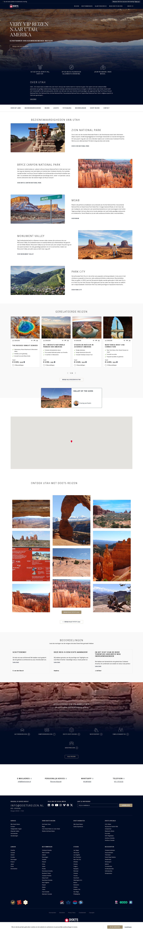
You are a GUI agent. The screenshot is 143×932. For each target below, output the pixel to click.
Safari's (107, 864)
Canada (13, 852)
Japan (12, 864)
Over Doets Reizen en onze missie (51, 829)
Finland (12, 862)
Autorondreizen (109, 852)
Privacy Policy (71, 912)
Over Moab (75, 218)
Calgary (75, 866)
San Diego (76, 891)
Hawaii (44, 885)
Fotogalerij (67, 108)
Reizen (76, 6)
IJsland (12, 855)
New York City (77, 859)
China (12, 866)
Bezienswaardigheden (33, 108)
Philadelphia (76, 894)
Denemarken (14, 868)
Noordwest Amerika (47, 871)
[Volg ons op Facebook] (53, 805)
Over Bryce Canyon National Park (29, 183)
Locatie (56, 108)
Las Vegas (76, 850)
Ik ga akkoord (115, 927)
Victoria (75, 864)
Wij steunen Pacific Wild (111, 826)
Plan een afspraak (55, 781)
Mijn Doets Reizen (116, 6)
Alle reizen (71, 756)
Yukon (43, 889)
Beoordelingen (80, 108)
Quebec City (76, 889)
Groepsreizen (108, 873)
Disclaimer (62, 912)
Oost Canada (45, 891)
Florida (44, 868)
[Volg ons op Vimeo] (64, 805)
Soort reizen (95, 108)
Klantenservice (101, 6)
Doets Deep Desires (110, 857)
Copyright (91, 912)
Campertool (108, 829)
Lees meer (33, 99)
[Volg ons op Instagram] (61, 805)
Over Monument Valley (25, 254)
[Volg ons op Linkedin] (49, 805)
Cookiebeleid (82, 912)
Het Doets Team (46, 824)
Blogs (43, 826)
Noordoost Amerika (47, 880)
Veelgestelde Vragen (16, 829)
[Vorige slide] (68, 373)
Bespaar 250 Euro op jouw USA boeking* (126, 1)
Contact (106, 108)
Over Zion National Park (80, 146)
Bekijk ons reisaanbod (20, 46)
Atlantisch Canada (47, 894)
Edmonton (76, 885)
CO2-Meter (108, 824)
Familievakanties (109, 868)
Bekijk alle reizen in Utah (71, 379)
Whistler (75, 862)
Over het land (16, 108)
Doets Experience (78, 826)
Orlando (75, 873)
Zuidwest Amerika (47, 850)
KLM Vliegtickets (109, 835)
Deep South (45, 878)
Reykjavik (75, 868)
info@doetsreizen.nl (24, 781)
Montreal (75, 871)
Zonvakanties (108, 866)
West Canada (45, 852)
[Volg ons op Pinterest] (68, 805)
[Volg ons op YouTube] (56, 805)
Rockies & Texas (46, 873)
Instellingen (128, 927)
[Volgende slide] (75, 373)
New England (45, 882)
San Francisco (77, 857)
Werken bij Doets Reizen (48, 831)
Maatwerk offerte (109, 831)
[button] (31, 514)
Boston (75, 882)
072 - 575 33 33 (118, 781)
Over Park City (77, 289)
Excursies (107, 833)
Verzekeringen (14, 835)
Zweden (13, 857)
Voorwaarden (14, 833)
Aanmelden (126, 805)
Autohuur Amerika (109, 838)
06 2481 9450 (87, 781)
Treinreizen (108, 855)
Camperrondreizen (110, 850)
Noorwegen (14, 859)
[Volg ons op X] (71, 805)
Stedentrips (108, 859)
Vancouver (76, 852)
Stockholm (76, 878)
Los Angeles (76, 855)
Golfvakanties (108, 871)
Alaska (44, 887)
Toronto (75, 875)
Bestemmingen (87, 6)
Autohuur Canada (109, 840)
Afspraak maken (15, 831)
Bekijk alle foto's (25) (71, 612)
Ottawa (75, 887)
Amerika (13, 850)
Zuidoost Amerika (46, 875)
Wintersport (108, 862)
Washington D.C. (77, 880)
